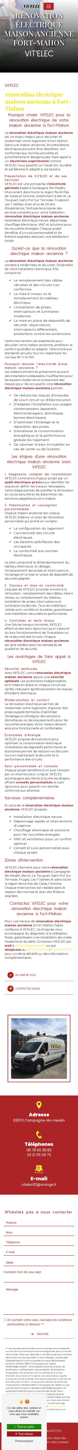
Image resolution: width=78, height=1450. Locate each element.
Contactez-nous (27, 988)
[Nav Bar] (49, 6)
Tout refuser (25, 1433)
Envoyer (42, 1334)
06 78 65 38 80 (39, 1150)
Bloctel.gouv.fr (57, 1406)
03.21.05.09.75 (61, 949)
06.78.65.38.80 (37, 949)
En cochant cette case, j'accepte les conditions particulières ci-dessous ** (39, 1322)
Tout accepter (25, 1426)
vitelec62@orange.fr (30, 945)
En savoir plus (25, 975)
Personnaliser (24, 1441)
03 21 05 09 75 (39, 1154)
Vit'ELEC (32, 6)
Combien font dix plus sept (22, 1272)
